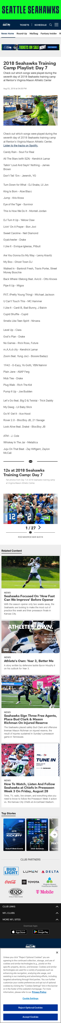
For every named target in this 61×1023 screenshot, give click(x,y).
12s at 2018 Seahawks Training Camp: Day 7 (24, 472)
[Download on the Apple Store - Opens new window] (18, 932)
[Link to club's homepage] (6, 23)
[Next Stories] (54, 834)
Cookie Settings (31, 998)
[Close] (57, 952)
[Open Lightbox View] (30, 516)
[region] (30, 985)
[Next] (39, 527)
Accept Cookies (30, 1017)
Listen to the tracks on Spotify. (20, 145)
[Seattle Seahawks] (30, 946)
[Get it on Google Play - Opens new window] (41, 933)
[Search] (50, 25)
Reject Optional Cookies (30, 1007)
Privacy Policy (39, 992)
